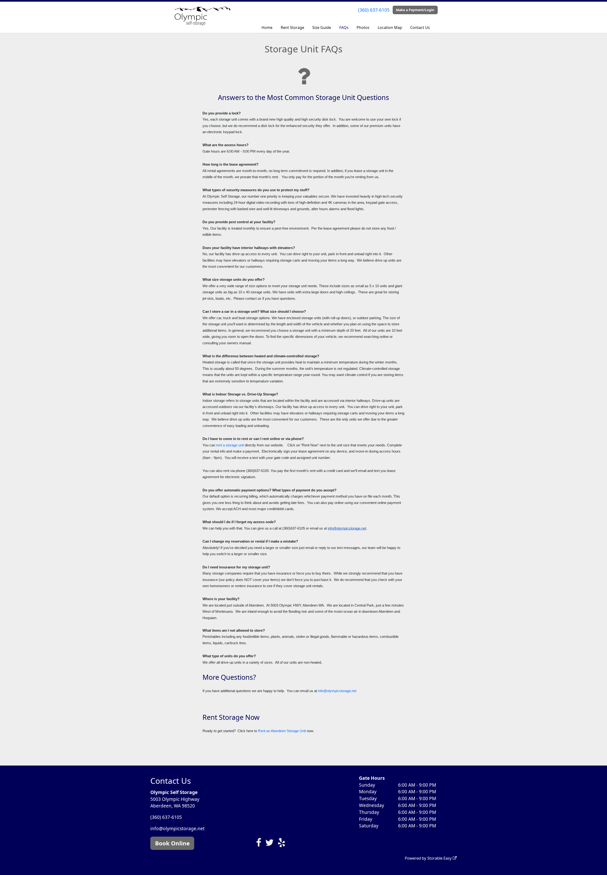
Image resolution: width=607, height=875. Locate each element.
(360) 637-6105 (374, 10)
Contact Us (420, 27)
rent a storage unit (230, 445)
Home (267, 27)
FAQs (344, 27)
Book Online (172, 843)
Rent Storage (292, 27)
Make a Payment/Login (415, 10)
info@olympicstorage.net (337, 691)
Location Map (390, 27)
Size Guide (321, 27)
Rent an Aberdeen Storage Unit (282, 731)
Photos (363, 27)
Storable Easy (440, 858)
